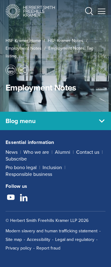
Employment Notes (24, 48)
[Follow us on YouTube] (11, 198)
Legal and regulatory (74, 239)
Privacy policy (18, 248)
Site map (14, 239)
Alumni (62, 152)
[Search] (84, 26)
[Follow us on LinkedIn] (23, 198)
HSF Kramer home (23, 40)
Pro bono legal (21, 167)
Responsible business (29, 174)
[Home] (30, 11)
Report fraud (48, 248)
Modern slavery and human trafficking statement (51, 231)
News (12, 152)
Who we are (36, 152)
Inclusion (52, 167)
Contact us (87, 152)
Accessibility (38, 239)
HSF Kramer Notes (65, 40)
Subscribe (16, 158)
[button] (89, 12)
